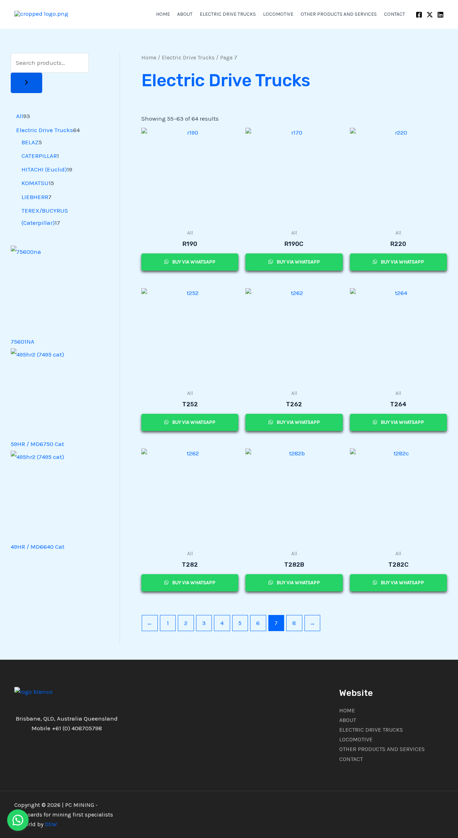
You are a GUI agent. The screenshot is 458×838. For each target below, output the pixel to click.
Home (148, 57)
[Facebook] (419, 14)
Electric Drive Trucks (188, 57)
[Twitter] (430, 14)
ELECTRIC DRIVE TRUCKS (228, 14)
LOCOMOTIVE (278, 14)
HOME (163, 14)
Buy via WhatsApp (193, 262)
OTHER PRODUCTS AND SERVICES (339, 14)
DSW (51, 824)
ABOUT (185, 14)
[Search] (26, 83)
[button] (18, 820)
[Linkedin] (440, 14)
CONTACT (394, 14)
